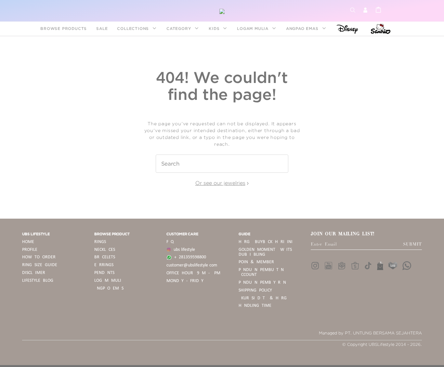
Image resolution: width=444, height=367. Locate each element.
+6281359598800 (189, 257)
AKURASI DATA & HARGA (264, 298)
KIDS (215, 28)
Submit (412, 244)
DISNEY (345, 28)
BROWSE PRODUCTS (63, 28)
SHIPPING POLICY (255, 290)
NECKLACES (104, 249)
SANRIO (379, 28)
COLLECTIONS (133, 28)
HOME (28, 241)
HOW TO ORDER (39, 257)
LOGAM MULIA (253, 28)
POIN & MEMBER (256, 262)
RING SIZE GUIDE (39, 265)
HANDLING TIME (255, 305)
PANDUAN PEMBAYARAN (262, 282)
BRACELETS (104, 257)
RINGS (100, 241)
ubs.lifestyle (183, 249)
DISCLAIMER (33, 272)
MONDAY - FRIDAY (184, 281)
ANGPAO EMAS (303, 28)
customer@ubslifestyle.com (191, 265)
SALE (102, 28)
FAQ (170, 241)
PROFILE (29, 249)
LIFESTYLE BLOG (37, 280)
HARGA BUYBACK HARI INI (265, 241)
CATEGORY (179, 28)
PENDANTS (104, 272)
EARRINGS (103, 265)
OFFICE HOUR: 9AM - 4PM (193, 273)
